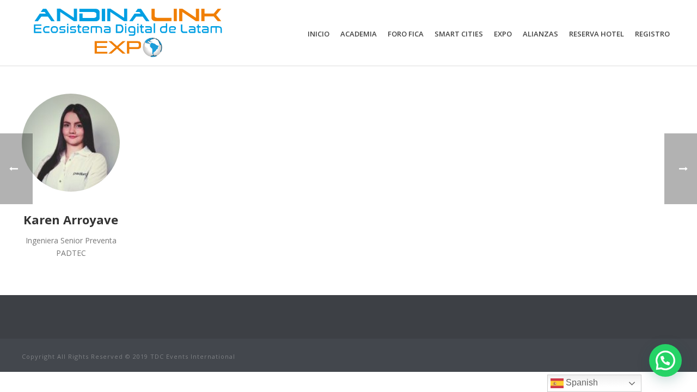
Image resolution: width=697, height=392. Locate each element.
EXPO (503, 34)
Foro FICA (406, 34)
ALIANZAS (540, 34)
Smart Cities (459, 34)
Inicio (318, 34)
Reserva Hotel (596, 34)
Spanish (581, 382)
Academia (358, 34)
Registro (652, 34)
